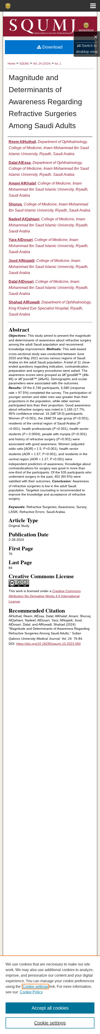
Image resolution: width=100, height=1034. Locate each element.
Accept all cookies (50, 1008)
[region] (50, 995)
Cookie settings (35, 986)
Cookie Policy (31, 992)
